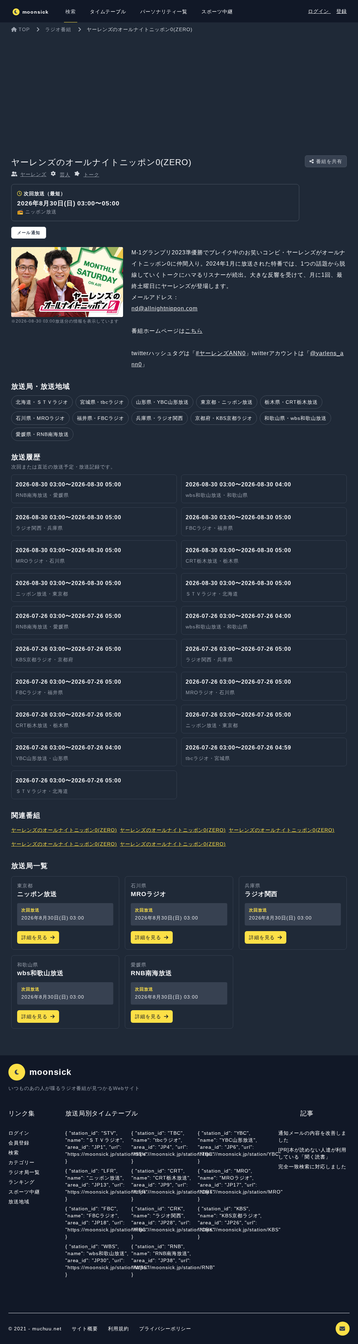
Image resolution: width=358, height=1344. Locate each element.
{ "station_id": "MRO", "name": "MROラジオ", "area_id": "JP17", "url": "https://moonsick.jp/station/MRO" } (231, 1185)
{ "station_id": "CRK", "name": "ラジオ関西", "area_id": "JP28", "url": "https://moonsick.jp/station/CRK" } (164, 1222)
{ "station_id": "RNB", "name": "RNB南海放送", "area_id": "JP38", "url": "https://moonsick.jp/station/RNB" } (164, 1260)
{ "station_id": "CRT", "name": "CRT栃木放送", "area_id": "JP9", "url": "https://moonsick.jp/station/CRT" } (164, 1185)
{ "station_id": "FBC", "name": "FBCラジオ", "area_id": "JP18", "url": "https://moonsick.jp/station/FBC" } (98, 1222)
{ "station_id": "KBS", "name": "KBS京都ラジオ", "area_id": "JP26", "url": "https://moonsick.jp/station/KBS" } (231, 1222)
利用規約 (119, 1328)
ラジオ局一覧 (24, 1172)
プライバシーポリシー (165, 1328)
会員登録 (18, 1143)
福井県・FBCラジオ (100, 418)
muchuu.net (47, 1328)
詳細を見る (34, 937)
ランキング (21, 1182)
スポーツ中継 (24, 1192)
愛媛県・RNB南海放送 (42, 434)
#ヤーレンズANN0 (221, 353)
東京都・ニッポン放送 (227, 402)
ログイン (319, 11)
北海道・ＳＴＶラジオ (42, 402)
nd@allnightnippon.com (164, 308)
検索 (13, 1152)
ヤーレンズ (33, 174)
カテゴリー (21, 1162)
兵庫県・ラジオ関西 (159, 418)
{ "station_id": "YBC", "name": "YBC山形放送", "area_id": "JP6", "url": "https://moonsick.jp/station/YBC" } (231, 1147)
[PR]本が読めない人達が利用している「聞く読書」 (312, 1153)
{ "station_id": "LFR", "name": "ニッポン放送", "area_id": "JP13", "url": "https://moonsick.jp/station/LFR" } (98, 1185)
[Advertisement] (179, 89)
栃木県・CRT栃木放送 (291, 402)
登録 (341, 11)
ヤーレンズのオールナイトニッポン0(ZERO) (64, 830)
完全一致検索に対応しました (312, 1166)
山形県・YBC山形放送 (162, 402)
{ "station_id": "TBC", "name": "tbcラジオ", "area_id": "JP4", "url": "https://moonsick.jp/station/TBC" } (164, 1147)
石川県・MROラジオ (40, 418)
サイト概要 (85, 1328)
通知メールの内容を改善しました (312, 1136)
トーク (91, 174)
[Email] (343, 1329)
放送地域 (18, 1201)
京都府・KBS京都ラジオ (224, 418)
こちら (194, 331)
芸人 (65, 174)
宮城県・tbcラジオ (102, 402)
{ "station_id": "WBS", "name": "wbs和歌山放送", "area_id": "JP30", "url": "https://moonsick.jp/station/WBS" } (98, 1260)
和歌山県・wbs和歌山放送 (295, 418)
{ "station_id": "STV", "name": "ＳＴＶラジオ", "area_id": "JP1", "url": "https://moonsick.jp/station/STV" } (98, 1147)
